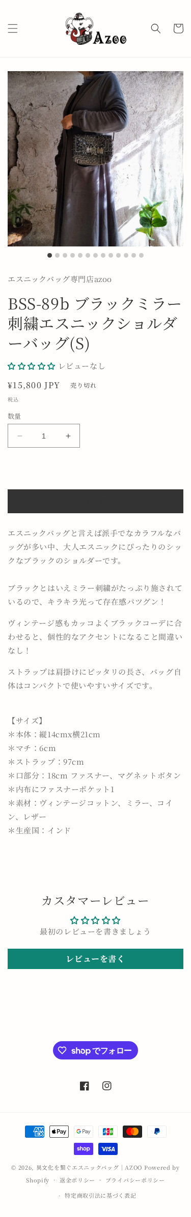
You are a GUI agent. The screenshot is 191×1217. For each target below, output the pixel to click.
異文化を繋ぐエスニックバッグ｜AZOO (89, 1167)
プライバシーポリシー (135, 1180)
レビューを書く (95, 958)
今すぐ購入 (95, 501)
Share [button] (30, 860)
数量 (14, 416)
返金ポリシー (77, 1180)
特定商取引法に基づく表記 (100, 1195)
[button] (13, 28)
